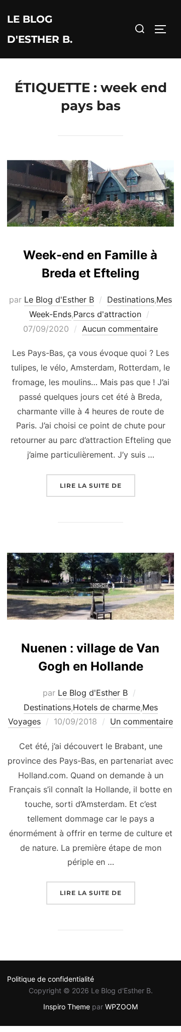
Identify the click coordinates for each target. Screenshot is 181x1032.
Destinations (130, 299)
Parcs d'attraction (107, 314)
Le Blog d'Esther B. (39, 29)
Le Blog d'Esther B (59, 299)
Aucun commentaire (120, 329)
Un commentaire (141, 721)
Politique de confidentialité (50, 979)
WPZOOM (121, 1006)
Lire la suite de (97, 485)
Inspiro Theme (66, 1006)
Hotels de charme (106, 707)
